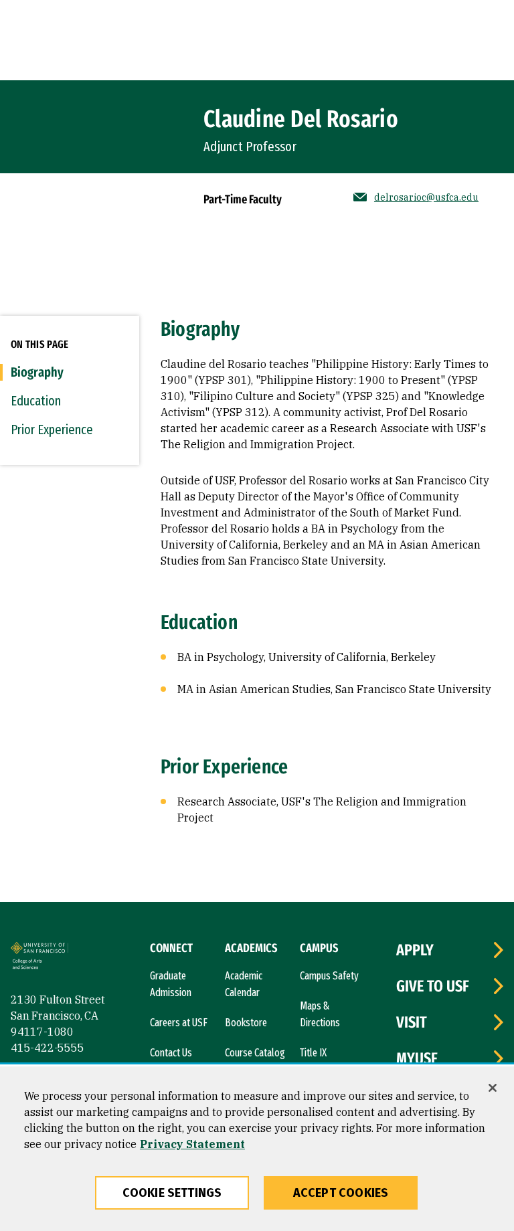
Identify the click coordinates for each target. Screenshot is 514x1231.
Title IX (313, 1052)
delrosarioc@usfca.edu (426, 197)
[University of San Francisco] (39, 950)
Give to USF (432, 986)
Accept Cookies (341, 1193)
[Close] (492, 1088)
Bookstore (246, 1022)
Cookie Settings (172, 1193)
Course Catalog (255, 1052)
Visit (411, 1022)
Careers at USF (178, 1022)
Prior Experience (52, 429)
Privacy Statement (192, 1144)
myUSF (417, 1058)
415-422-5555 (47, 1047)
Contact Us (171, 1052)
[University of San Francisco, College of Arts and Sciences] (38, 966)
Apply (415, 950)
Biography (37, 372)
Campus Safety (329, 975)
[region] (257, 1148)
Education (36, 401)
